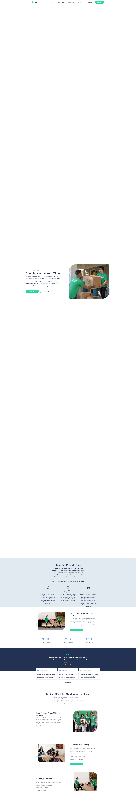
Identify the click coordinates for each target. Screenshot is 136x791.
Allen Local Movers (39, 727)
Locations (58, 2)
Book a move (99, 2)
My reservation (91, 2)
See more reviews (68, 682)
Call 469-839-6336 (76, 630)
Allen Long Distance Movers (41, 725)
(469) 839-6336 (79, 2)
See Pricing (32, 291)
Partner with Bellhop (71, 2)
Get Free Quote (76, 763)
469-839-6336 (46, 291)
